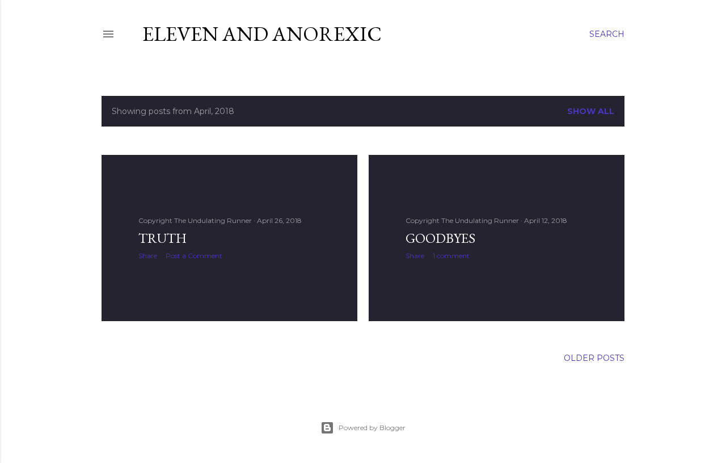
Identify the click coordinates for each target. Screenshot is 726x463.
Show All (590, 111)
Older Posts (594, 358)
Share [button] (147, 255)
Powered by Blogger (372, 427)
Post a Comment (194, 255)
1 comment (451, 255)
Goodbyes (440, 238)
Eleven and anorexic (262, 33)
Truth (162, 238)
